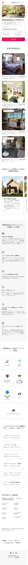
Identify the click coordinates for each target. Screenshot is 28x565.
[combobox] (13, 29)
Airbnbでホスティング (17, 2)
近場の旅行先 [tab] (19, 498)
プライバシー (10, 557)
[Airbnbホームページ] (3, 2)
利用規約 (17, 557)
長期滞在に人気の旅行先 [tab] (8, 498)
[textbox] (7, 34)
